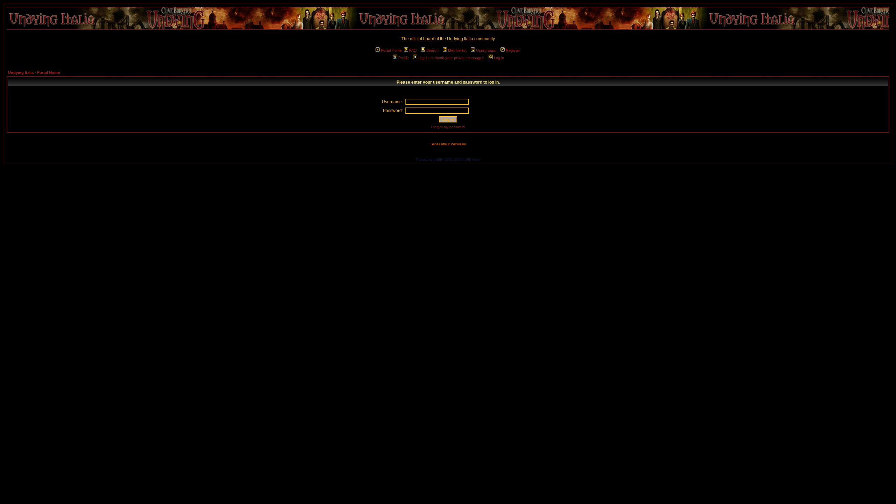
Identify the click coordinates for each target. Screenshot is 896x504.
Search (432, 50)
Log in (499, 58)
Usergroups (486, 50)
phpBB (437, 159)
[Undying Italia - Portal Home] (448, 18)
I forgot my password (448, 127)
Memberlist (457, 50)
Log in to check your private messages (451, 58)
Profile (403, 58)
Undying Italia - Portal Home (34, 72)
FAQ (413, 50)
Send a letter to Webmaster (448, 144)
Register (513, 50)
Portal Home (391, 50)
